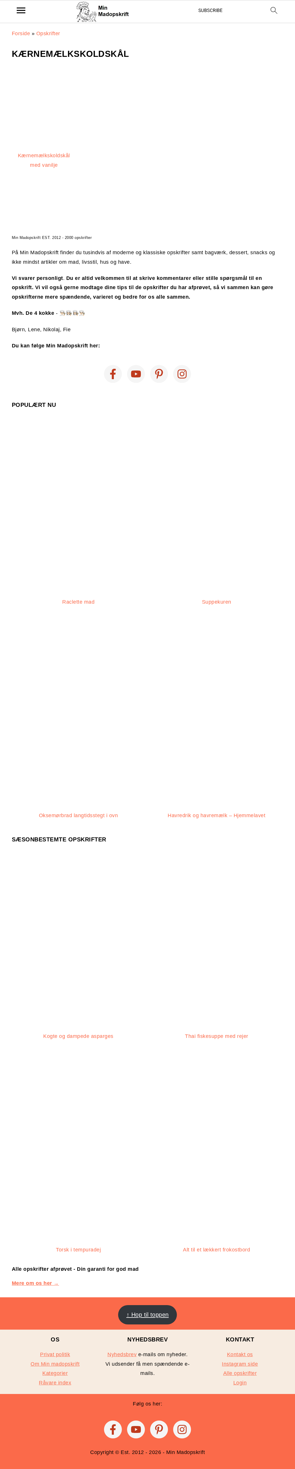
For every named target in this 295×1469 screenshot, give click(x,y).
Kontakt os (240, 1354)
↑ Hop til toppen (147, 1314)
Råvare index (55, 1383)
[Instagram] (182, 374)
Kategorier (55, 1373)
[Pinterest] (159, 374)
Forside (21, 33)
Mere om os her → (35, 1283)
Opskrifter (48, 33)
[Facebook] (113, 374)
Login (240, 1383)
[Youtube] (136, 374)
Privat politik (55, 1354)
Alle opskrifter (240, 1373)
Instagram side (240, 1364)
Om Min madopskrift (55, 1364)
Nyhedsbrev (122, 1354)
